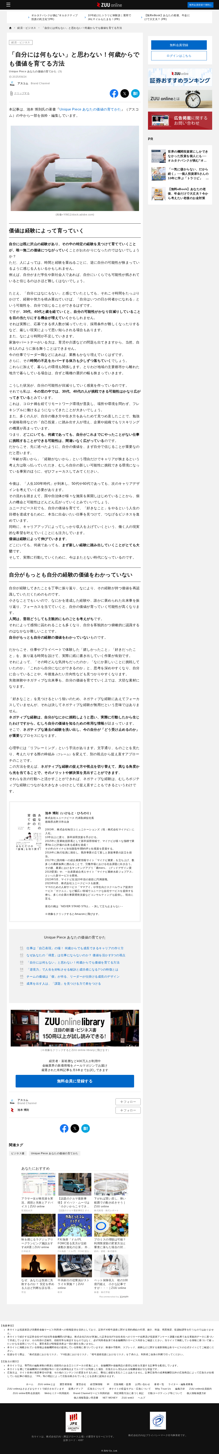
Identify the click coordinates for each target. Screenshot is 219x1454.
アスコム (23, 83)
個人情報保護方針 (196, 1393)
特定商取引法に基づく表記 (129, 1393)
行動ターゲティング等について (165, 1393)
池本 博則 (23, 1109)
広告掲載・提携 (122, 1384)
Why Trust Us (163, 1388)
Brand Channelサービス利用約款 (91, 1393)
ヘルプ (141, 1397)
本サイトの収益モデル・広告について (130, 1388)
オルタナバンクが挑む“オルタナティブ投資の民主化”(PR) (54, 17)
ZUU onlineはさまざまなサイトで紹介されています (35, 1388)
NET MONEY (110, 1397)
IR (108, 1384)
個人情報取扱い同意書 (86, 1397)
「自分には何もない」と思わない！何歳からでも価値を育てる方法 (73, 962)
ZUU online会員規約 (200, 1388)
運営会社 (81, 1384)
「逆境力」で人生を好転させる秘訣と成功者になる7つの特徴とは (72, 969)
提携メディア (75, 1388)
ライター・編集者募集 (180, 1384)
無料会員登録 (179, 45)
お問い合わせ (142, 1384)
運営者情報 (66, 1384)
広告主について (96, 1388)
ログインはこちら (179, 55)
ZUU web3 (128, 1397)
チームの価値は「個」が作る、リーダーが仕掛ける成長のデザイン (73, 976)
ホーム (30, 1384)
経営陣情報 (96, 1384)
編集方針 (180, 1388)
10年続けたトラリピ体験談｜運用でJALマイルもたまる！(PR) (109, 17)
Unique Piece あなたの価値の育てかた (90, 109)
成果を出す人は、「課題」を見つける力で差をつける (64, 983)
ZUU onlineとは (46, 1384)
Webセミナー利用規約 (56, 1393)
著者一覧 (159, 1384)
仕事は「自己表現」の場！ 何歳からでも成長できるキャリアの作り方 (75, 948)
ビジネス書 (18, 1153)
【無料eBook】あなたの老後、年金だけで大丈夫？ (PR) (167, 17)
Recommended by (109, 1296)
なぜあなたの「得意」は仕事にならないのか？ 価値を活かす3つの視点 (76, 955)
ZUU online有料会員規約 (26, 1393)
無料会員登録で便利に (200, 5)
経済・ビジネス (20, 42)
